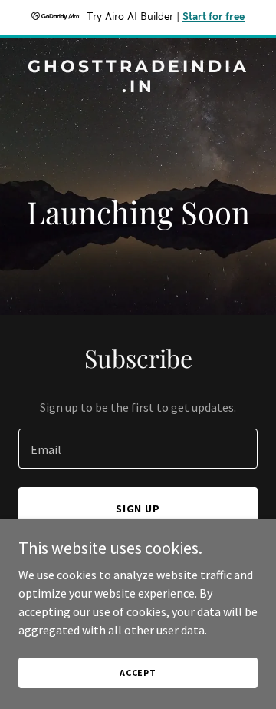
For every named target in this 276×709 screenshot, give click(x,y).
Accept (138, 672)
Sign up (138, 508)
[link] (138, 87)
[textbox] (138, 449)
